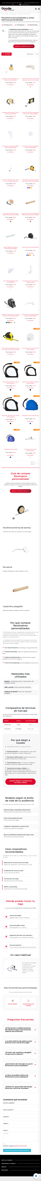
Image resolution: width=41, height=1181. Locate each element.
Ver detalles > (10, 84)
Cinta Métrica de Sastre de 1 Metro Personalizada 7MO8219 (30, 315)
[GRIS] (33, 255)
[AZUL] (28, 187)
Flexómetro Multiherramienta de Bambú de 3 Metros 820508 (30, 113)
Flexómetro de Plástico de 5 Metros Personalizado (10, 416)
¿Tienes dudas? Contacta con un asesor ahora (20, 781)
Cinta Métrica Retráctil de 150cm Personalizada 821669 (30, 147)
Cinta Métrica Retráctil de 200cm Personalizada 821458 (10, 147)
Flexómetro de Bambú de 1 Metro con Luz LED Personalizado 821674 (10, 180)
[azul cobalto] (30, 423)
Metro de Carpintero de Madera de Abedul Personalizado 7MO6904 (30, 214)
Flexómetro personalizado (10, 449)
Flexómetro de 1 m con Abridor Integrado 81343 (30, 281)
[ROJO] (29, 187)
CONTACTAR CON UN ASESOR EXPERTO (17, 1150)
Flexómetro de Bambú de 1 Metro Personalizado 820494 (10, 113)
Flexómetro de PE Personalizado (30, 415)
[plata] (30, 457)
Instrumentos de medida (28, 1004)
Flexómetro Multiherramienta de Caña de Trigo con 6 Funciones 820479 (30, 79)
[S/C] (10, 86)
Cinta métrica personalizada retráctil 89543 (10, 281)
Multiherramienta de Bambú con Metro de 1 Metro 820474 (10, 79)
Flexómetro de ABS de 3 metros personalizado (30, 382)
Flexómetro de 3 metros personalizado (30, 450)
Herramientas (12, 1004)
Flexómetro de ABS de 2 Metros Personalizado (11, 382)
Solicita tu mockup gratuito (20, 490)
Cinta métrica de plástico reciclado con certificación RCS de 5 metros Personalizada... (10, 349)
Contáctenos (25, 4)
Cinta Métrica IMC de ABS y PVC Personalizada (30, 349)
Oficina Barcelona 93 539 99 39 (12, 2)
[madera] (10, 221)
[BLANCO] (10, 154)
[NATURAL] (30, 86)
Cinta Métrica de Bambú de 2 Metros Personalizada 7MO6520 (10, 214)
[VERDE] (6, 322)
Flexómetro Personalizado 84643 (30, 247)
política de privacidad (21, 1146)
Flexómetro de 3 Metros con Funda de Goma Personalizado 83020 (10, 315)
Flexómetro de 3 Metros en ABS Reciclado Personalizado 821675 (30, 180)
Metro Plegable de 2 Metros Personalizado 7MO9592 (11, 248)
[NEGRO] (10, 389)
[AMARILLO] (31, 187)
